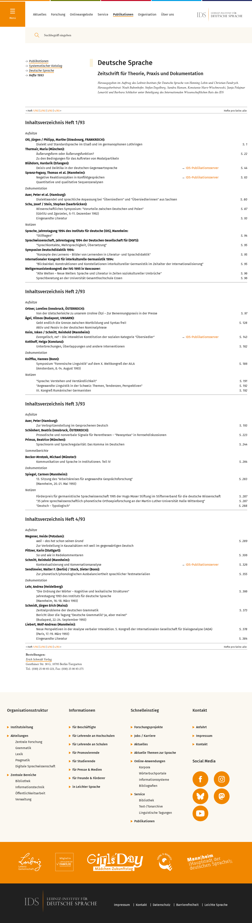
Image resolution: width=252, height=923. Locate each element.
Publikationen (38, 61)
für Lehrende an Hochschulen (93, 736)
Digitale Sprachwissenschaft (35, 766)
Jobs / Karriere (145, 736)
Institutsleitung (22, 727)
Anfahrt (201, 727)
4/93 (56, 110)
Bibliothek (22, 781)
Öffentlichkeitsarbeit (30, 793)
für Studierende (83, 761)
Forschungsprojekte (148, 727)
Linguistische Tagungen (155, 813)
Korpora (144, 767)
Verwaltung (23, 799)
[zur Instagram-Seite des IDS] (222, 779)
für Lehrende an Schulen (89, 744)
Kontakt (202, 744)
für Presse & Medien (87, 769)
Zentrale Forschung (28, 742)
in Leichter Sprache (86, 787)
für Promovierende (85, 753)
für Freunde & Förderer (88, 778)
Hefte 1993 (36, 75)
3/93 (49, 110)
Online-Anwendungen (149, 761)
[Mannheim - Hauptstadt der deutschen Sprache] (209, 862)
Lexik (19, 754)
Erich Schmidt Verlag (39, 659)
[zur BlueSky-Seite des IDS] (200, 796)
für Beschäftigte (84, 727)
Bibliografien (148, 786)
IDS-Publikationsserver (202, 168)
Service (139, 794)
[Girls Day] (115, 862)
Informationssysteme (154, 780)
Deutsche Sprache (41, 70)
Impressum (204, 736)
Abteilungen (19, 736)
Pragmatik (22, 760)
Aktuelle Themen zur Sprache (155, 753)
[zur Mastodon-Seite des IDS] (222, 796)
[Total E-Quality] (164, 862)
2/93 (42, 110)
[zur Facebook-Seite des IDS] (200, 779)
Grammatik (23, 748)
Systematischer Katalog (45, 66)
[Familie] (64, 862)
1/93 (35, 110)
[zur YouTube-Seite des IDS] (200, 813)
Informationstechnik (29, 787)
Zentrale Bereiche (23, 775)
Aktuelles (141, 744)
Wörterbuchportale (152, 773)
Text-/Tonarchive (151, 806)
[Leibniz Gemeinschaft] (30, 862)
